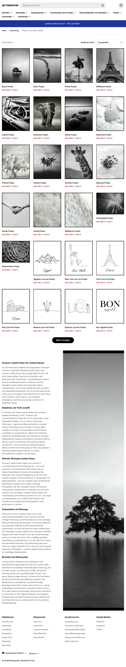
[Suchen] (102, 5)
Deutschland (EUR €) (14, 653)
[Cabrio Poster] (16, 113)
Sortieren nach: (87, 42)
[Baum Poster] (16, 65)
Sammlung (14, 30)
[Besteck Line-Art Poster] (47, 306)
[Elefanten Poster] (47, 113)
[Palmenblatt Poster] (110, 203)
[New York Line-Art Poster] (79, 258)
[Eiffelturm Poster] (110, 65)
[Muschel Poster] (110, 162)
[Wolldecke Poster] (79, 210)
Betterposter (14, 660)
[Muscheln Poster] (110, 113)
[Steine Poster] (79, 113)
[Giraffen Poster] (79, 162)
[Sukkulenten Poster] (16, 252)
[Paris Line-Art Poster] (110, 258)
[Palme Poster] (79, 65)
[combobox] (63, 5)
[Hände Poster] (16, 210)
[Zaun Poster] (47, 65)
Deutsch (32, 653)
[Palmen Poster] (47, 162)
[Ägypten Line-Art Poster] (47, 258)
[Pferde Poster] (16, 162)
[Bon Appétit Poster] (110, 306)
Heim (4, 30)
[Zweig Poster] (47, 210)
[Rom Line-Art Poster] (16, 306)
